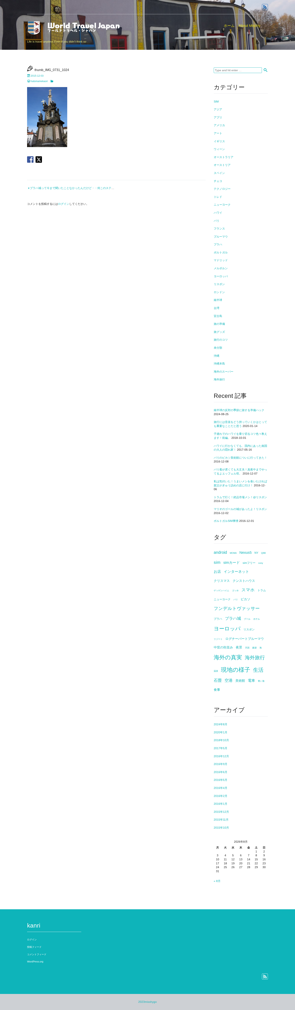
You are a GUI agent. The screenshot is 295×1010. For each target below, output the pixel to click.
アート (218, 133)
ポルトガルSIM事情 (226, 520)
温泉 (216, 671)
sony (260, 563)
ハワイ (218, 212)
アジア (218, 109)
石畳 (218, 680)
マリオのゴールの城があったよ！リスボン (240, 509)
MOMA (233, 553)
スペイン (219, 173)
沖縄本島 (219, 363)
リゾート (218, 639)
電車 (251, 681)
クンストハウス (244, 580)
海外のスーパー (223, 371)
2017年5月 (220, 748)
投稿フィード (34, 947)
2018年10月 (221, 740)
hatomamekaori (39, 81)
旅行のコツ (221, 339)
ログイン (63, 203)
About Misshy (249, 26)
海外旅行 (219, 379)
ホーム (229, 26)
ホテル (256, 619)
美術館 (240, 680)
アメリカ (219, 125)
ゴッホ (235, 590)
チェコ (218, 181)
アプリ (218, 117)
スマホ (248, 589)
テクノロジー (222, 188)
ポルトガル (221, 252)
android (220, 552)
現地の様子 (235, 669)
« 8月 (217, 881)
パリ (216, 220)
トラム (261, 590)
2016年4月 (220, 788)
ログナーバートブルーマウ (244, 638)
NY (256, 552)
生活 (258, 670)
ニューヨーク (222, 204)
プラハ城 (233, 618)
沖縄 (216, 355)
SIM (216, 101)
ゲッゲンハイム (221, 590)
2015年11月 (221, 819)
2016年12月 (221, 756)
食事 (217, 689)
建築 (254, 647)
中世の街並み (223, 647)
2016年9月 (220, 764)
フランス (219, 228)
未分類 (218, 347)
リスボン (219, 284)
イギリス (219, 141)
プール (247, 619)
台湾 (216, 308)
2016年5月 (220, 779)
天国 (247, 647)
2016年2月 (220, 796)
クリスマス (222, 580)
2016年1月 (220, 803)
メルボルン (221, 268)
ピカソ (245, 599)
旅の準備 (219, 323)
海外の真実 (228, 657)
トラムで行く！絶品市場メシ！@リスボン (240, 497)
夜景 (239, 647)
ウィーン (219, 149)
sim (217, 562)
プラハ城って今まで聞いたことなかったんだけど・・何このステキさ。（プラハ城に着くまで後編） (93, 188)
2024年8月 (220, 724)
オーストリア (222, 165)
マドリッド (221, 260)
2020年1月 (220, 732)
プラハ (218, 244)
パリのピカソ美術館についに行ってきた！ (240, 457)
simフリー (249, 562)
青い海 (261, 681)
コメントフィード (36, 954)
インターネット (236, 572)
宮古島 (218, 316)
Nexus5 (245, 553)
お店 (217, 572)
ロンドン (219, 292)
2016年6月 (220, 772)
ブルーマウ (221, 236)
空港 (229, 680)
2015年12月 (221, 811)
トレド (218, 196)
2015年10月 (221, 827)
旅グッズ (219, 331)
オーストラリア (223, 157)
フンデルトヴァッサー (237, 608)
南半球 (218, 300)
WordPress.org (35, 961)
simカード (231, 563)
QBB (263, 553)
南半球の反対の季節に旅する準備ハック (239, 410)
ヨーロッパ (221, 276)
